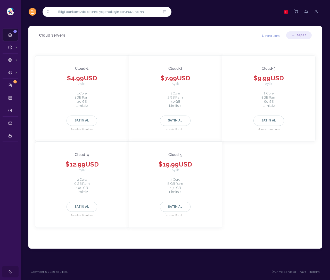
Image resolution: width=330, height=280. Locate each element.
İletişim (314, 272)
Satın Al (82, 120)
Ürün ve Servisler (283, 272)
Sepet (301, 35)
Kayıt (303, 272)
